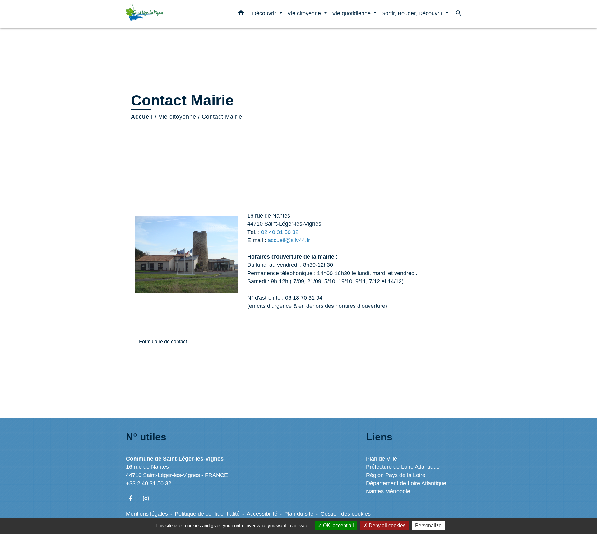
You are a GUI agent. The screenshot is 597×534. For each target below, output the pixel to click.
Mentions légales (147, 514)
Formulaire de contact (163, 341)
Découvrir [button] (265, 13)
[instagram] (148, 498)
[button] (241, 14)
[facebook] (133, 498)
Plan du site (298, 514)
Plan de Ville (381, 459)
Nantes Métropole (388, 491)
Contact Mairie (222, 117)
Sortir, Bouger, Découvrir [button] (413, 13)
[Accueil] (165, 14)
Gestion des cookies (345, 514)
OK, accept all (338, 525)
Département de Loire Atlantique (406, 483)
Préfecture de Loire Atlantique (403, 467)
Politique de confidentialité (207, 514)
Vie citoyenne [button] (304, 13)
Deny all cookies (386, 525)
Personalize (428, 525)
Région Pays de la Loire (395, 475)
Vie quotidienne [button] (352, 13)
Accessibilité (262, 514)
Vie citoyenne (177, 117)
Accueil (142, 117)
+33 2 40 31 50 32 (148, 483)
